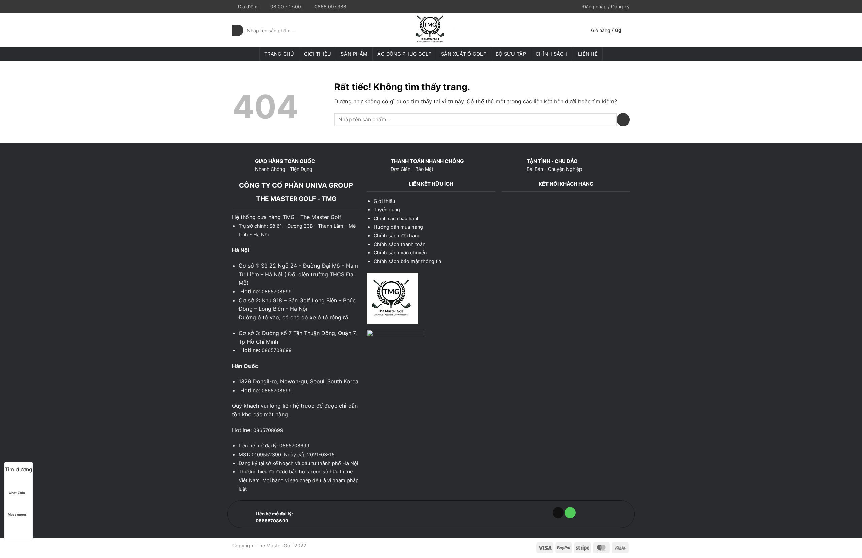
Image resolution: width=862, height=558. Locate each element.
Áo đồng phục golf (404, 54)
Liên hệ (588, 54)
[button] (606, 6)
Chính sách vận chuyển (400, 252)
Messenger (17, 514)
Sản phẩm (354, 54)
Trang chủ (279, 54)
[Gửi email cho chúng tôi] (558, 513)
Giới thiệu (317, 54)
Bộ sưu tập (511, 54)
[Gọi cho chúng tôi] (570, 513)
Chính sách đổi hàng (397, 235)
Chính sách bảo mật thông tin (407, 261)
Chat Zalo (17, 493)
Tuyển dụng (387, 209)
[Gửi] (237, 30)
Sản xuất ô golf (463, 54)
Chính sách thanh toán (399, 244)
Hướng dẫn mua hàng (398, 227)
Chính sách (551, 54)
